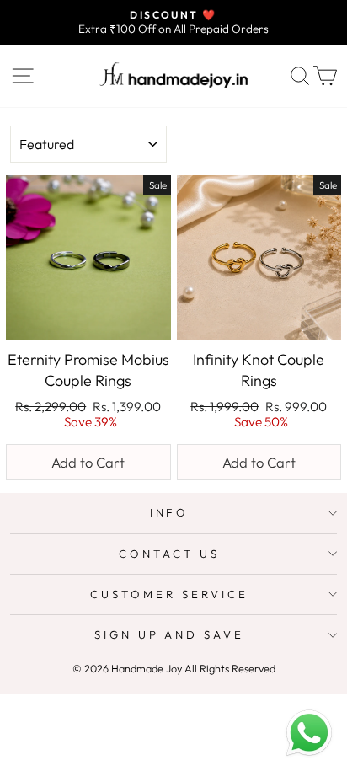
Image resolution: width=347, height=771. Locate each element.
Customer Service (169, 594)
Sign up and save (169, 634)
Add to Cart (88, 462)
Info (170, 512)
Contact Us (169, 553)
